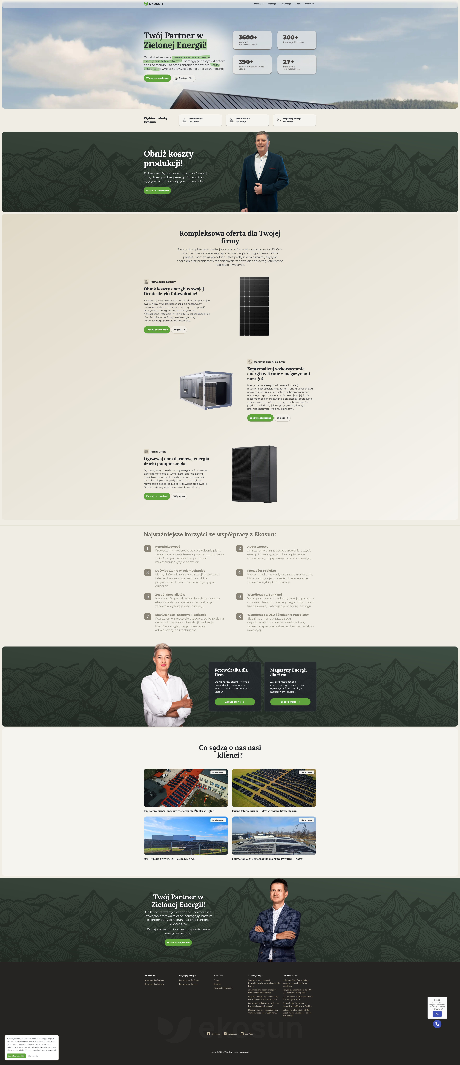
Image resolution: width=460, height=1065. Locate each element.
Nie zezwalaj (33, 1056)
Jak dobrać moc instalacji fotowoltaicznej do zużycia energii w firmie (264, 983)
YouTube (249, 1034)
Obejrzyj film (186, 78)
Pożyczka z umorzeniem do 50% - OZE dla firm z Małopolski (298, 991)
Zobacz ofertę (233, 702)
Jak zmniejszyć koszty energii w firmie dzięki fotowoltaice (262, 991)
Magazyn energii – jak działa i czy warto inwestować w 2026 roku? (263, 998)
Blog (298, 4)
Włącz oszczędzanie (157, 78)
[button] (437, 1024)
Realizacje (286, 4)
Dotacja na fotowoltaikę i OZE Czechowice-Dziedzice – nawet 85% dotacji (297, 1013)
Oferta (257, 4)
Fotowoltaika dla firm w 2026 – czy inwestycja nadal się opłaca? (263, 1004)
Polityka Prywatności (223, 988)
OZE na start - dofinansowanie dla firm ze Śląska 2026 (298, 998)
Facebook (215, 1034)
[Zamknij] (447, 997)
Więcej (177, 329)
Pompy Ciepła (158, 451)
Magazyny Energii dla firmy (269, 361)
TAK (437, 1014)
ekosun (213, 1052)
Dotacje (272, 4)
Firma (308, 4)
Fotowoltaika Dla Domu (196, 120)
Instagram (232, 1034)
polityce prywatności (47, 1050)
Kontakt (217, 984)
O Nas (216, 980)
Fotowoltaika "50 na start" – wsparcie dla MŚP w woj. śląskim (297, 1004)
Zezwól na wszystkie (16, 1056)
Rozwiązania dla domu (154, 980)
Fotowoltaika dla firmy (163, 281)
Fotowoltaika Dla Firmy (243, 120)
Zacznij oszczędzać (157, 329)
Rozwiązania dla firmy (154, 984)
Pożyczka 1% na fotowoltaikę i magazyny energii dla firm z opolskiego (296, 983)
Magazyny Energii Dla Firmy (292, 120)
